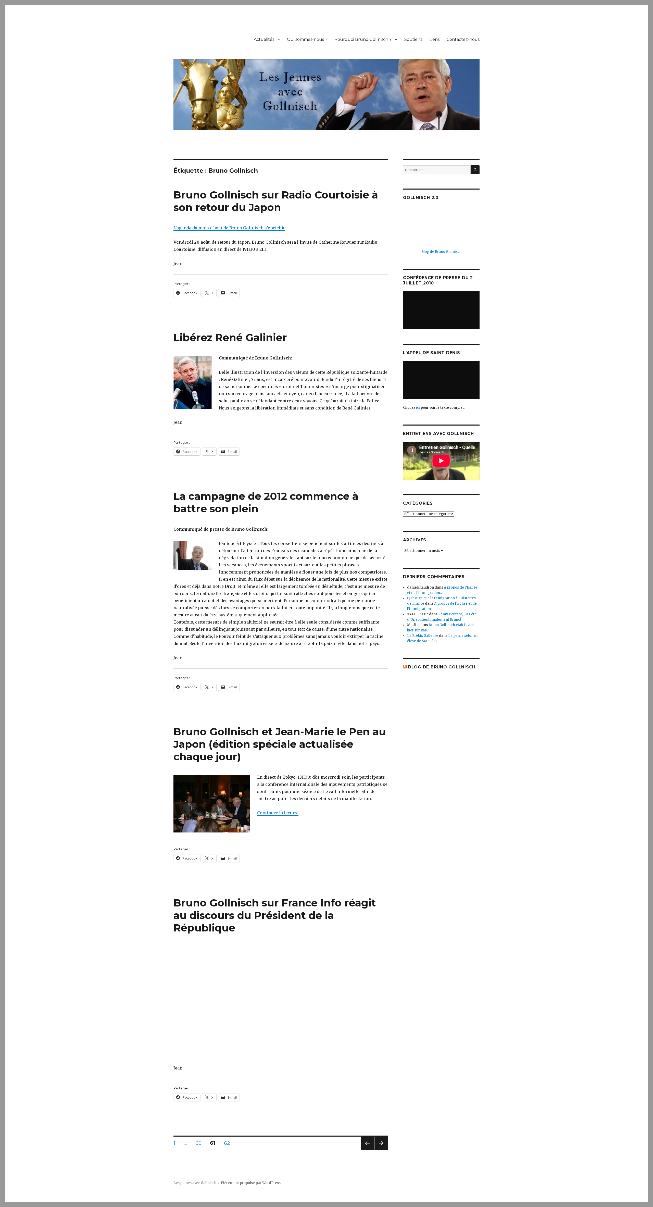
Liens (434, 39)
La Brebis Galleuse (422, 635)
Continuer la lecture (277, 812)
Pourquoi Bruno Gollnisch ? (363, 39)
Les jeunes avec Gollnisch (194, 1183)
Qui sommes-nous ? (307, 39)
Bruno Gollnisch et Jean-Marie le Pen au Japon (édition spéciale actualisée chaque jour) (279, 744)
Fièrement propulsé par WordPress (251, 1183)
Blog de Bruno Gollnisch (441, 252)
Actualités (264, 39)
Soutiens (413, 39)
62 (229, 1143)
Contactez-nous (463, 39)
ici (418, 407)
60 (200, 1143)
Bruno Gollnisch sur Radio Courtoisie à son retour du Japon (275, 201)
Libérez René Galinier (230, 337)
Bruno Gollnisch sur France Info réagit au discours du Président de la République (274, 915)
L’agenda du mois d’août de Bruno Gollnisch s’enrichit (229, 227)
